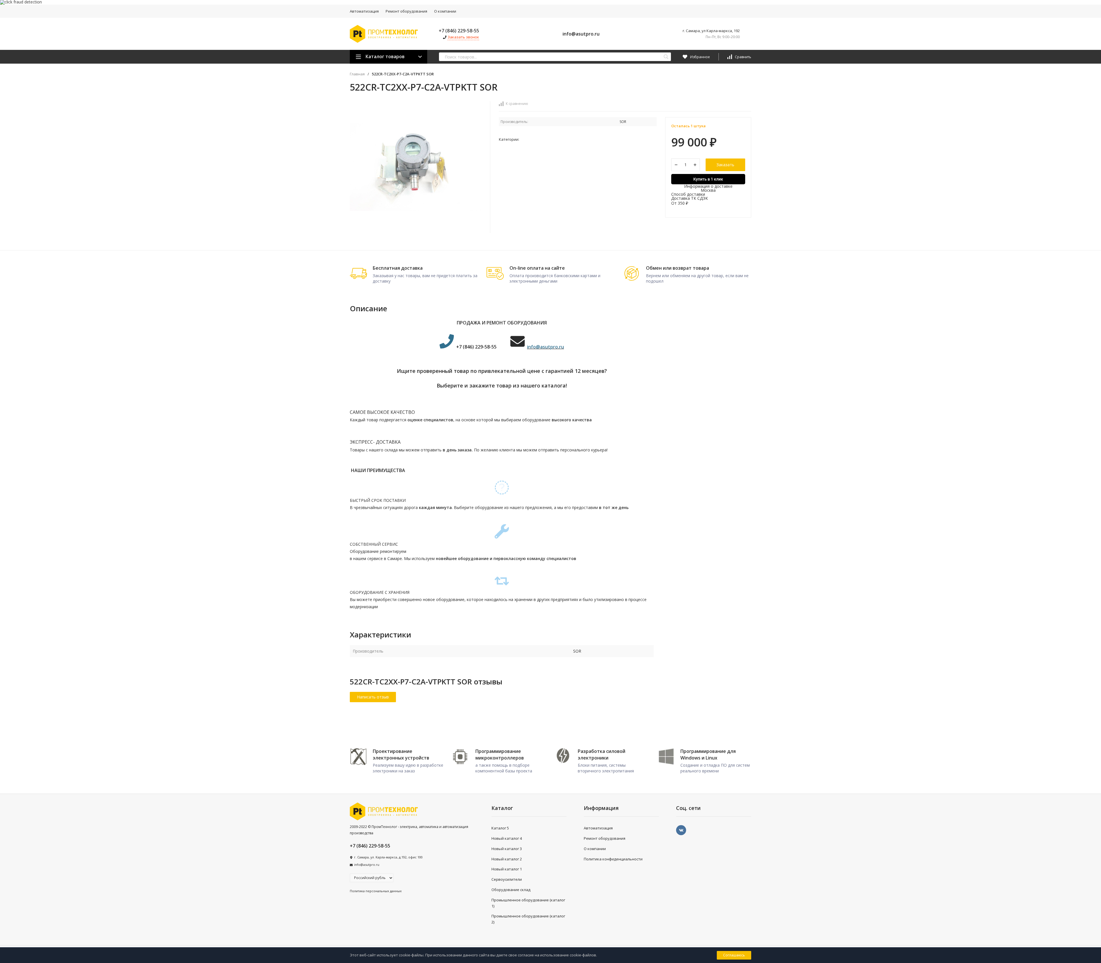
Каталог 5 (500, 828)
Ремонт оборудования (406, 11)
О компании (445, 11)
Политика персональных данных (376, 891)
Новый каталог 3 (506, 848)
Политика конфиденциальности (613, 859)
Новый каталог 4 (506, 838)
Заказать (725, 164)
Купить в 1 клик (708, 179)
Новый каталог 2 (506, 859)
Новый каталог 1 (506, 869)
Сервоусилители (506, 879)
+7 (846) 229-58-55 (459, 31)
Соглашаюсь (734, 955)
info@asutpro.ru (581, 34)
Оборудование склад (510, 889)
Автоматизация (364, 11)
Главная (357, 74)
